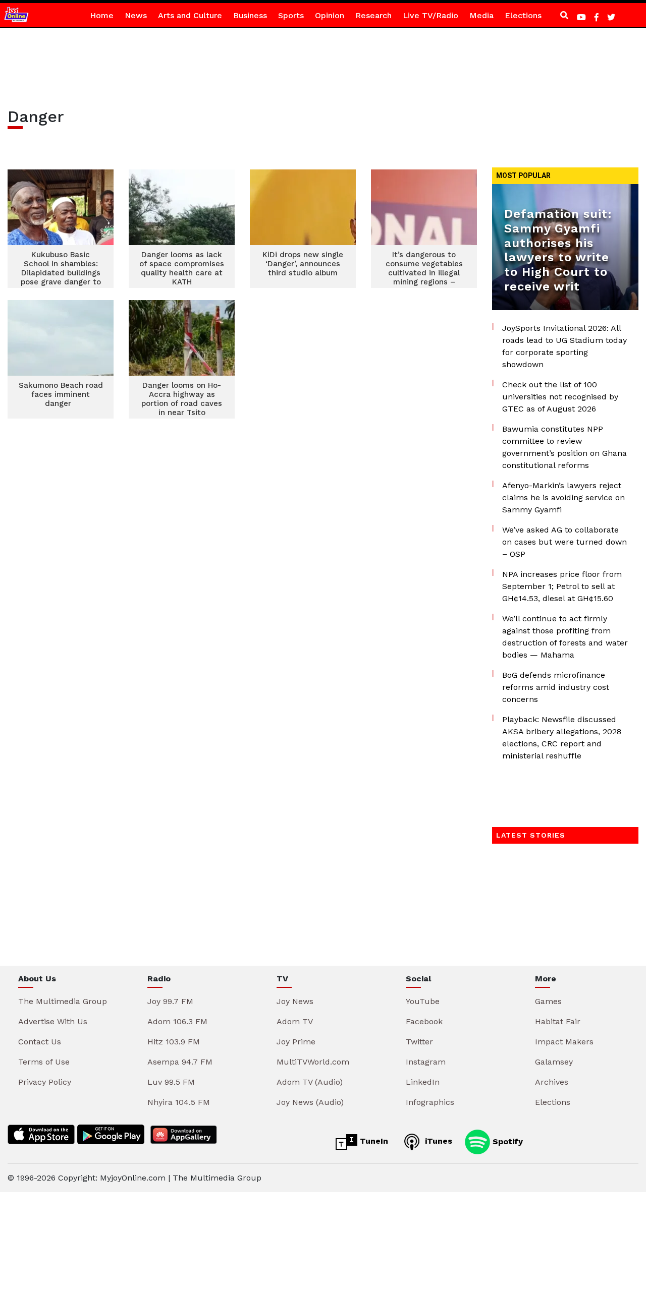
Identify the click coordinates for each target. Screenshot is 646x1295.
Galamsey (554, 1062)
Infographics (430, 1102)
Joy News (295, 1001)
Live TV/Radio (430, 15)
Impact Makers (564, 1041)
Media (481, 15)
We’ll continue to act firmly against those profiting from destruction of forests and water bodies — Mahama (565, 637)
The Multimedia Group (62, 1001)
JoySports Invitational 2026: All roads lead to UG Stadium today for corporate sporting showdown (564, 346)
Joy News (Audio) (310, 1102)
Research (373, 15)
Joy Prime (296, 1041)
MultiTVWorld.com (313, 1062)
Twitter (419, 1041)
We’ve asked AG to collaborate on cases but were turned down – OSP (564, 542)
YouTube (423, 1001)
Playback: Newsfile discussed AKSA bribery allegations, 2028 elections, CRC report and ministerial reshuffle (561, 737)
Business (250, 15)
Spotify (506, 1141)
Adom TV (295, 1021)
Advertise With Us (52, 1021)
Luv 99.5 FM (171, 1082)
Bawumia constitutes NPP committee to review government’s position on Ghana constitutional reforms (564, 447)
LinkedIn (423, 1082)
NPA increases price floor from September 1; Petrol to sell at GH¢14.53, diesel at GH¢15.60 (562, 586)
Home (102, 15)
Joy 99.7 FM (170, 1001)
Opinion (329, 15)
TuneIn (372, 1141)
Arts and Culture (190, 15)
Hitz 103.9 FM (173, 1041)
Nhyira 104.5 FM (178, 1102)
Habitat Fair (557, 1021)
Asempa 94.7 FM (179, 1062)
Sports (291, 15)
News (136, 15)
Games (548, 1001)
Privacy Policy (44, 1082)
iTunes (437, 1141)
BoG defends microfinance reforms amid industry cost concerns (555, 687)
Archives (551, 1082)
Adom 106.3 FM (177, 1021)
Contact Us (39, 1041)
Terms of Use (44, 1062)
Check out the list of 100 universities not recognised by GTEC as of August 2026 (560, 397)
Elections (523, 15)
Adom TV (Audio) (310, 1082)
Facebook (424, 1021)
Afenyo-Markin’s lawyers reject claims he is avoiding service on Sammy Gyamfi (563, 497)
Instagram (426, 1062)
